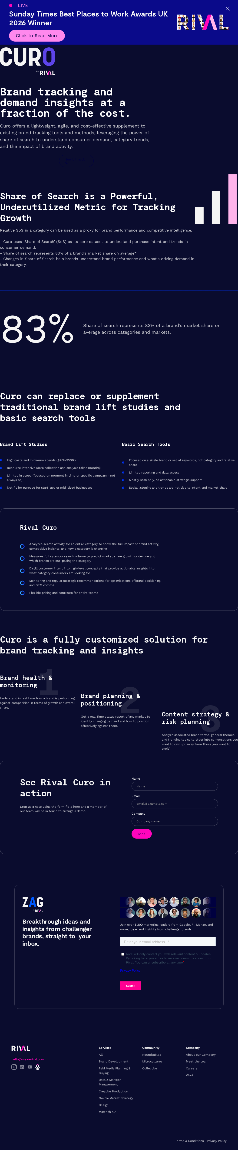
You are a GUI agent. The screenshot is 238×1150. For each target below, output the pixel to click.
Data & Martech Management (110, 1082)
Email (136, 796)
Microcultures (152, 1061)
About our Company (201, 1054)
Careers (191, 1068)
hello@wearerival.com (27, 1059)
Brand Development (114, 1061)
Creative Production (113, 1091)
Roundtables (151, 1054)
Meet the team (197, 1061)
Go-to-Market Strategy (116, 1098)
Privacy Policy (217, 1141)
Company (138, 813)
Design (104, 1105)
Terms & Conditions (189, 1141)
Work (190, 1075)
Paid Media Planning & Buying (114, 1071)
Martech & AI (108, 1112)
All (101, 1054)
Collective (149, 1068)
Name (136, 778)
